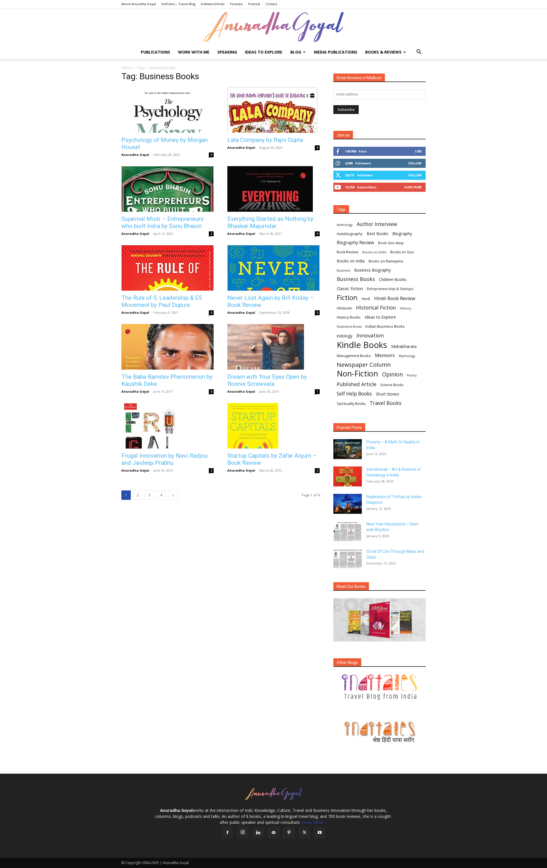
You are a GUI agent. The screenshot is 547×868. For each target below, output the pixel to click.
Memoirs (385, 355)
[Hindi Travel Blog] (379, 732)
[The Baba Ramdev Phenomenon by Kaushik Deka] (167, 347)
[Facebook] (227, 832)
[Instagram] (242, 832)
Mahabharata (404, 346)
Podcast (254, 4)
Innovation (370, 336)
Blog (295, 52)
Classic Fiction (350, 288)
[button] (419, 52)
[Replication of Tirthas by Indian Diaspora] (347, 504)
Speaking (227, 52)
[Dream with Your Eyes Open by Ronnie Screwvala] (273, 347)
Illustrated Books (349, 327)
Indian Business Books (385, 326)
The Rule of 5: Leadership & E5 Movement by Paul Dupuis (161, 301)
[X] (304, 832)
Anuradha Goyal (135, 154)
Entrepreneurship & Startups (390, 289)
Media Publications (335, 52)
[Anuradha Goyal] (273, 27)
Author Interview (377, 224)
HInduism (344, 308)
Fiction (347, 298)
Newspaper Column (364, 365)
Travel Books (385, 403)
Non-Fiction (357, 373)
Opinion (392, 374)
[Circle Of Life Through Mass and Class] (347, 559)
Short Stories (387, 394)
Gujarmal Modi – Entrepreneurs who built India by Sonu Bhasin (162, 222)
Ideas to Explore (263, 52)
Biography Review (355, 243)
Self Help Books (354, 394)
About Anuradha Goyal (138, 4)
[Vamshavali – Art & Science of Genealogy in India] (347, 476)
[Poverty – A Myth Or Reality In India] (347, 449)
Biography (402, 233)
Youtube (236, 4)
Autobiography (350, 233)
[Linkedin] (258, 832)
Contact (271, 4)
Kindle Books (362, 345)
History (405, 308)
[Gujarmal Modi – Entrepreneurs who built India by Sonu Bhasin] (167, 189)
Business (343, 270)
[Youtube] (319, 832)
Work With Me (193, 52)
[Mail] (273, 832)
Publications (155, 52)
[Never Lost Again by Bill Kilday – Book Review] (273, 268)
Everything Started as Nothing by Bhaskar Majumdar (270, 222)
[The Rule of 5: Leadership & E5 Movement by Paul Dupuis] (167, 268)
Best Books (377, 233)
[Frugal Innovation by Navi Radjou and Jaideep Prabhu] (167, 426)
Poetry (412, 375)
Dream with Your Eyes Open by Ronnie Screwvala (267, 380)
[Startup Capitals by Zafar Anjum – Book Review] (273, 426)
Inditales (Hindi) (212, 4)
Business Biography (372, 270)
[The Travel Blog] (379, 687)
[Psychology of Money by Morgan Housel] (167, 110)
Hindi (366, 298)
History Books (349, 317)
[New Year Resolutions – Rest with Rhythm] (347, 531)
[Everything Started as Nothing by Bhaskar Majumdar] (273, 189)
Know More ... (314, 822)
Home (126, 67)
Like (418, 151)
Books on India (351, 261)
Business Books (356, 279)
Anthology (345, 225)
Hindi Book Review (394, 298)
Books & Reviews (383, 52)
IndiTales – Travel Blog (178, 4)
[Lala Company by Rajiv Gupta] (273, 110)
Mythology (407, 356)
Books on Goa (402, 252)
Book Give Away (391, 243)
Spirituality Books (351, 403)
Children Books (393, 279)
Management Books (354, 355)
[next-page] (173, 495)
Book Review (347, 252)
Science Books (391, 384)
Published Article (356, 384)
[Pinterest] (289, 832)
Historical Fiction (376, 308)
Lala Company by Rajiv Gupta (265, 139)
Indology (344, 336)
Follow (415, 163)
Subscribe (413, 187)
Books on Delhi (374, 252)
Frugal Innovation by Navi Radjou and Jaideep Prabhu (164, 459)
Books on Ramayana (386, 261)
